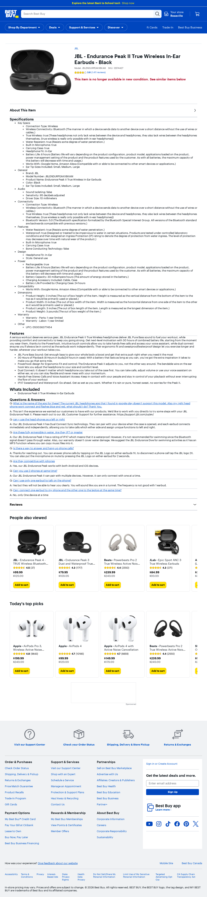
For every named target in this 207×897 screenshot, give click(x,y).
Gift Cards (11, 804)
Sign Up (172, 791)
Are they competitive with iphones (34, 461)
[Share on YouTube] (149, 824)
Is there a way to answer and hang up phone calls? (43, 448)
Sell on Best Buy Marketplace (114, 768)
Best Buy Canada (192, 863)
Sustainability (105, 837)
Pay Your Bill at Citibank (19, 825)
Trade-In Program (15, 798)
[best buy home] (12, 14)
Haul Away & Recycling (64, 798)
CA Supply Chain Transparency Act (186, 875)
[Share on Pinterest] (186, 824)
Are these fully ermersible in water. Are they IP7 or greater (48, 432)
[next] (194, 558)
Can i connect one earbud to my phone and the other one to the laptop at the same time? (67, 490)
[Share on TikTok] (168, 824)
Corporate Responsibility (112, 831)
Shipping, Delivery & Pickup (21, 774)
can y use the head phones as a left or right (39, 419)
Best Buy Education (108, 792)
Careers (101, 825)
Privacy (40, 874)
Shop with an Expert (63, 774)
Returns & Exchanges (18, 780)
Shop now (128, 3)
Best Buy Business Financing (22, 843)
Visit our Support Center (65, 768)
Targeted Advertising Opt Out (164, 877)
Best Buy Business (107, 798)
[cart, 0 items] (197, 13)
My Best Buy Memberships (67, 819)
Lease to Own (13, 831)
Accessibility (11, 874)
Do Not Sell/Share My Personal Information (104, 875)
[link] (24, 567)
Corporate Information (111, 819)
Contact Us (57, 804)
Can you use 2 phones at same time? (35, 470)
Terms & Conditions (27, 875)
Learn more (163, 809)
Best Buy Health (106, 786)
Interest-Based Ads (52, 875)
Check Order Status (17, 768)
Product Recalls (14, 792)
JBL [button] (76, 48)
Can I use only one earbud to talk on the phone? (42, 480)
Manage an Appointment (66, 786)
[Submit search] (157, 14)
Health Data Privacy (81, 877)
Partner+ (102, 804)
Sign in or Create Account (161, 763)
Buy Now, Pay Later (16, 837)
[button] (24, 27)
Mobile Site (166, 863)
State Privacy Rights (66, 877)
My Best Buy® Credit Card (20, 819)
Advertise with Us (107, 774)
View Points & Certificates (66, 825)
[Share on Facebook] (177, 824)
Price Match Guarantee (19, 786)
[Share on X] (195, 824)
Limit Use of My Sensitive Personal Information (136, 875)
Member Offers (60, 831)
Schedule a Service (62, 780)
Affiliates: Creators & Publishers (116, 780)
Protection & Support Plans (67, 792)
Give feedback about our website (58, 863)
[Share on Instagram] (158, 824)
